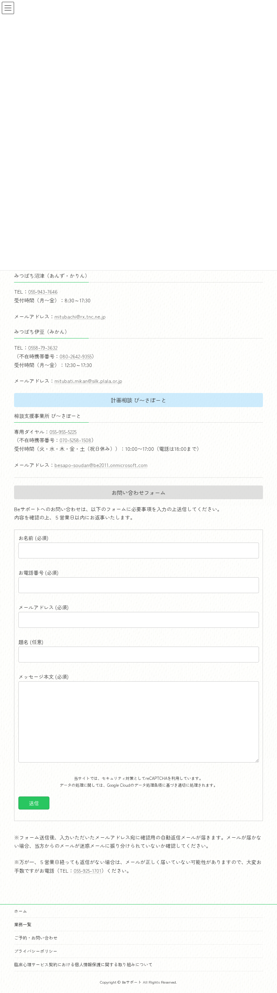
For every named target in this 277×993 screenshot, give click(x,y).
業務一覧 (22, 924)
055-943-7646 (43, 291)
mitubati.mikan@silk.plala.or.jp (88, 380)
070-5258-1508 (75, 440)
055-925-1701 (87, 870)
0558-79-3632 (42, 347)
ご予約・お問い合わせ (35, 937)
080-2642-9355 (76, 356)
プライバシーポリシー (35, 951)
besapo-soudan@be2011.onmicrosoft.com (101, 465)
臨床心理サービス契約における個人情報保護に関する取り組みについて (83, 964)
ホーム (20, 911)
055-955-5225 (62, 431)
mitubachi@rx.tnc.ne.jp (80, 316)
